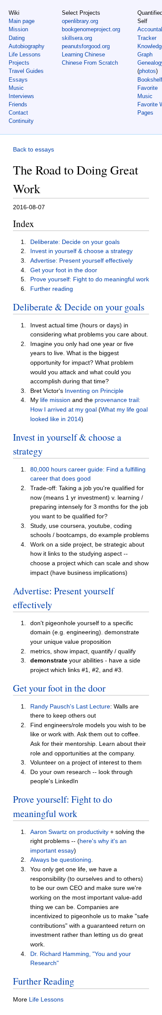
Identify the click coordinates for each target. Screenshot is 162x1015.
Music (16, 88)
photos (147, 71)
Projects (19, 62)
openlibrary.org (80, 21)
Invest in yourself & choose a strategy (81, 250)
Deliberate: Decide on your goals (75, 241)
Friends (18, 104)
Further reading (51, 288)
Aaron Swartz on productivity (69, 831)
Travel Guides (26, 71)
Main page (22, 21)
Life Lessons (25, 54)
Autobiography (26, 46)
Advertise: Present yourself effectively (81, 260)
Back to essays (33, 149)
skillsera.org (77, 38)
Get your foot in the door (63, 270)
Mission (18, 29)
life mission (55, 399)
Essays (18, 79)
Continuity (21, 121)
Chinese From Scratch (90, 62)
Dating (17, 38)
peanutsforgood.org (86, 46)
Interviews (21, 96)
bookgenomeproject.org (91, 29)
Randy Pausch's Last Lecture (70, 706)
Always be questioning (60, 859)
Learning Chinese (83, 54)
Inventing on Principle (94, 390)
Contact (18, 112)
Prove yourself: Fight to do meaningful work (89, 279)
